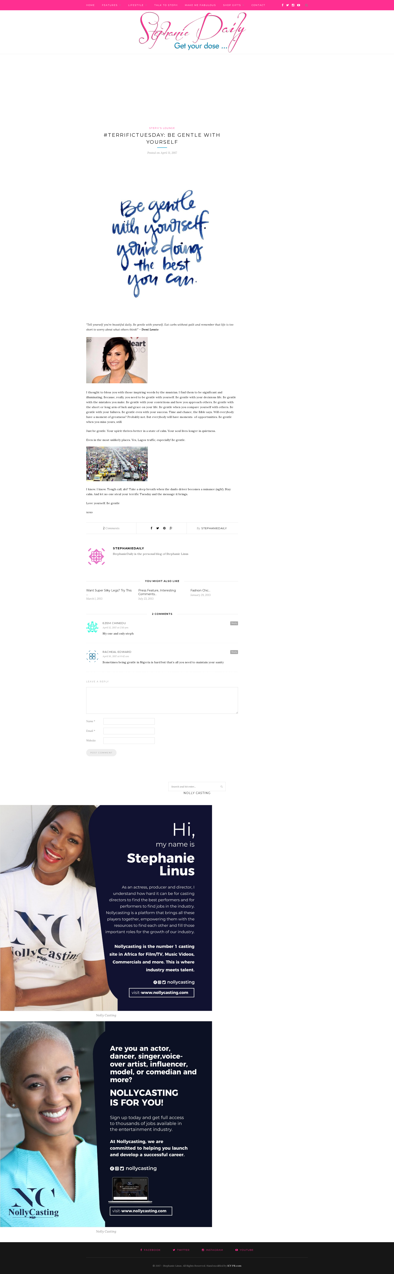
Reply (234, 623)
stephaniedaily (214, 528)
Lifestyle (136, 5)
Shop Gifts (232, 5)
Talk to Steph (166, 5)
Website (91, 740)
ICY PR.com (234, 1265)
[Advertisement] (197, 95)
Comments (111, 528)
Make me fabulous (200, 5)
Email (90, 731)
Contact (258, 5)
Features (110, 5)
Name (90, 721)
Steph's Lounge (162, 128)
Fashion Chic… (200, 590)
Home (90, 5)
